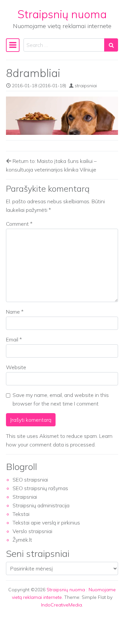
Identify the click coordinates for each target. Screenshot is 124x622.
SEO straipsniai (30, 479)
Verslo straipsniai (32, 531)
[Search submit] (111, 45)
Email (14, 339)
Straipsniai (25, 496)
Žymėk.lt (22, 539)
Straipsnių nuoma (62, 14)
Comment (19, 223)
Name (14, 311)
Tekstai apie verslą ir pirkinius (46, 522)
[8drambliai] (62, 116)
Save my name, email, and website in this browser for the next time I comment (61, 399)
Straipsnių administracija (41, 505)
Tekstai (21, 514)
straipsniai (86, 86)
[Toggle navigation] (13, 45)
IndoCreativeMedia (61, 605)
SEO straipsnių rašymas (40, 488)
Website (16, 367)
